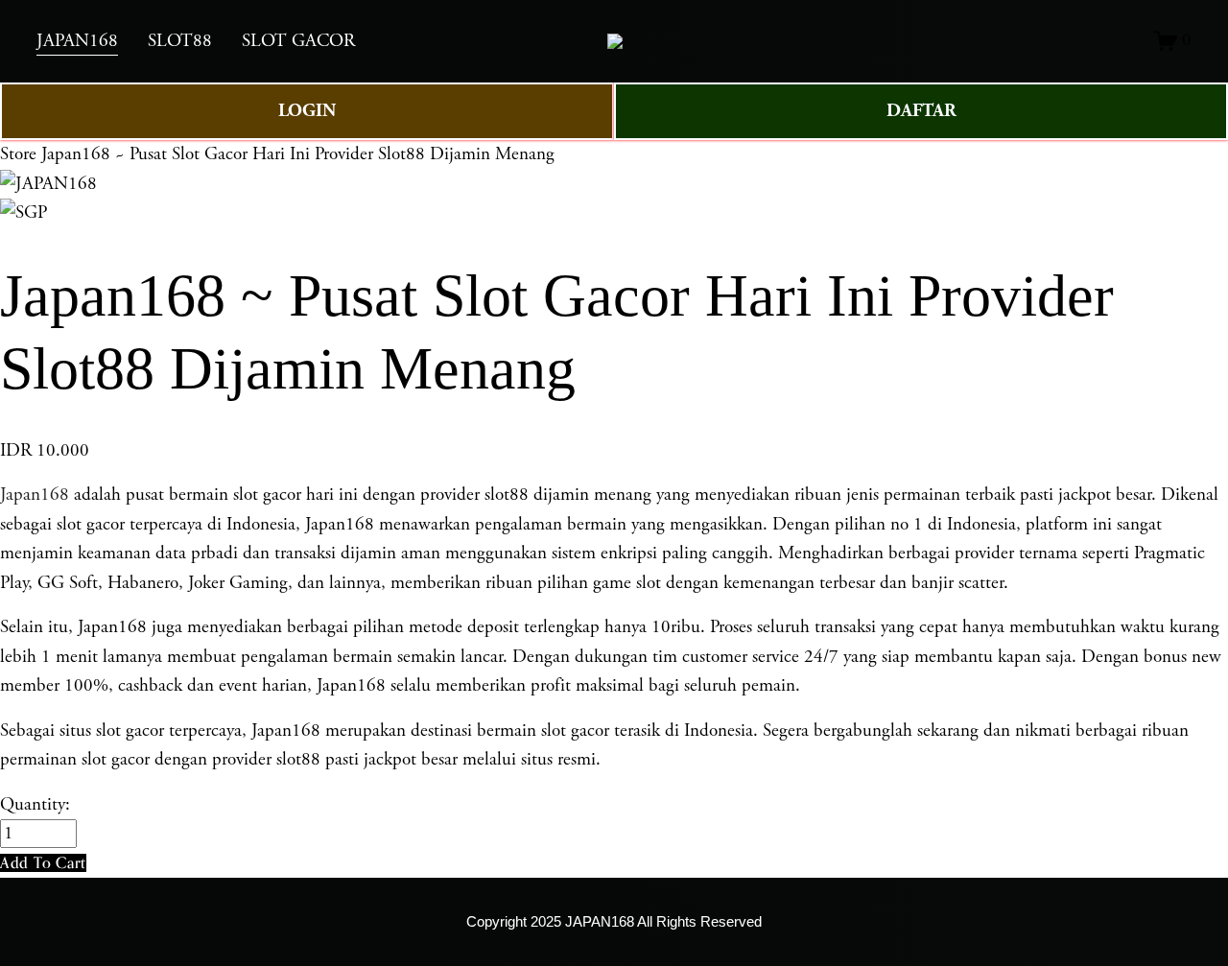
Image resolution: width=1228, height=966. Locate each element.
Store (18, 154)
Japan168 (34, 495)
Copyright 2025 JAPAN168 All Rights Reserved (614, 921)
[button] (43, 863)
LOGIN (307, 111)
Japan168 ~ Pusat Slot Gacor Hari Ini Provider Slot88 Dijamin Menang (298, 154)
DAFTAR (921, 111)
